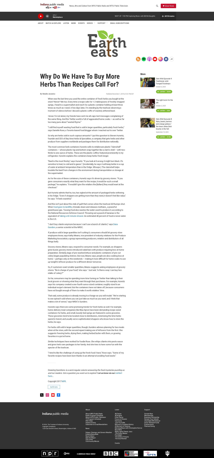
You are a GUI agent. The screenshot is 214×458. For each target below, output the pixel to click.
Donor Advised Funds (151, 423)
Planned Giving (149, 426)
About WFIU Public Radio (94, 414)
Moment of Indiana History (124, 424)
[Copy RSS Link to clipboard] (138, 59)
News (73, 23)
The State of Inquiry (122, 437)
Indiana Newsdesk (92, 434)
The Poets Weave (121, 433)
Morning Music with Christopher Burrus (128, 428)
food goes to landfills (63, 207)
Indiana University (63, 424)
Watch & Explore (53, 23)
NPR (64, 381)
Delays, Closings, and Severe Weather (99, 432)
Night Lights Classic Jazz (123, 431)
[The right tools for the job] (147, 104)
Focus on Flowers (121, 419)
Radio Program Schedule (94, 415)
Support (101, 23)
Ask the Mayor (91, 438)
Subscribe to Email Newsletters (96, 424)
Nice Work (118, 430)
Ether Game (119, 417)
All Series (118, 414)
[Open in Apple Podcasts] (149, 59)
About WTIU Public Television (96, 417)
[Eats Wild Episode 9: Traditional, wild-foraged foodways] (147, 82)
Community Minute (92, 441)
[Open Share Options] (171, 59)
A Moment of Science (122, 426)
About (40, 23)
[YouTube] (155, 59)
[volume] (47, 16)
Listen (66, 23)
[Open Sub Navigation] (94, 23)
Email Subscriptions (119, 23)
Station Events (91, 423)
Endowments (149, 424)
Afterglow (118, 415)
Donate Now (148, 414)
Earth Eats (54, 387)
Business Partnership (151, 417)
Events (81, 23)
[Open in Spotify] (144, 59)
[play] (40, 16)
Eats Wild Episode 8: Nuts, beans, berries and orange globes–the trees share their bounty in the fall (164, 124)
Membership (148, 415)
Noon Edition (90, 436)
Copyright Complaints (49, 426)
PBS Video (89, 421)
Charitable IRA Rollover (152, 421)
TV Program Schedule (93, 419)
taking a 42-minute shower (71, 216)
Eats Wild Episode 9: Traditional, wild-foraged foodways (164, 81)
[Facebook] (166, 59)
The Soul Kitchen (121, 438)
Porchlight (118, 435)
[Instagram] (160, 59)
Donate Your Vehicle (151, 419)
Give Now (169, 6)
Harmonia (118, 421)
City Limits (89, 439)
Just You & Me (120, 423)
